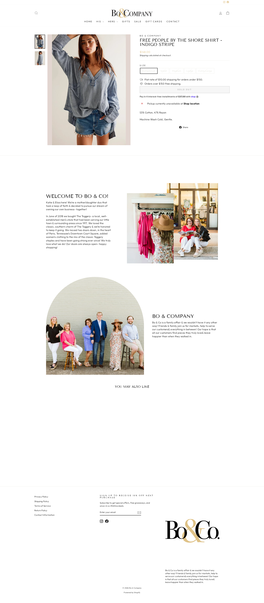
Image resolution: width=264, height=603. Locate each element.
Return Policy (40, 510)
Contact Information (44, 515)
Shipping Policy (41, 501)
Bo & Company (150, 36)
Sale (137, 21)
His (99, 21)
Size (143, 65)
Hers (112, 21)
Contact (173, 21)
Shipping (144, 55)
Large (189, 70)
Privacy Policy (41, 496)
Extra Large (205, 70)
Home (88, 21)
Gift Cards (153, 21)
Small (163, 70)
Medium (176, 70)
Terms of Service (42, 506)
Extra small (148, 70)
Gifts (126, 21)
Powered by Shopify (132, 592)
